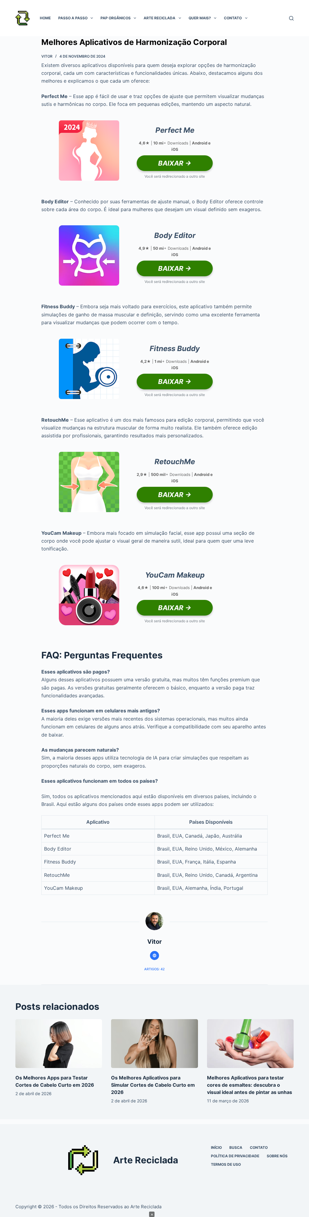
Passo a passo (73, 18)
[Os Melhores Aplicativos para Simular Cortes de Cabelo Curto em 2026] (154, 1043)
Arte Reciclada (159, 18)
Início (216, 1147)
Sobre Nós (277, 1156)
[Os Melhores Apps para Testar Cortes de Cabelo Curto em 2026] (58, 1043)
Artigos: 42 (154, 969)
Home (45, 18)
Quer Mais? (200, 18)
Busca (235, 1147)
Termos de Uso (226, 1164)
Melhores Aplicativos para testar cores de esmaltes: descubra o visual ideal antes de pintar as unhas (249, 1085)
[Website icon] (154, 955)
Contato (233, 18)
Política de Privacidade (235, 1156)
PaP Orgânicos (115, 18)
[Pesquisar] (291, 18)
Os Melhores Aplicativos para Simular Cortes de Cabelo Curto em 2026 (153, 1085)
